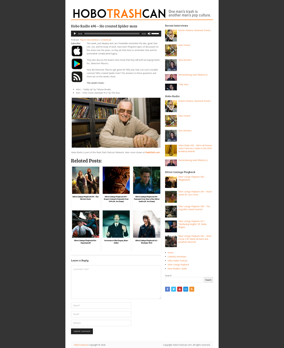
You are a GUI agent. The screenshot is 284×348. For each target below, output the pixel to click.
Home (171, 252)
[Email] (185, 289)
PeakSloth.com (152, 152)
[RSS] (191, 289)
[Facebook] (167, 289)
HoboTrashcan (81, 344)
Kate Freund (184, 45)
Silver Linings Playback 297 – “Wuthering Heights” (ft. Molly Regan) (192, 224)
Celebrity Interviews (177, 256)
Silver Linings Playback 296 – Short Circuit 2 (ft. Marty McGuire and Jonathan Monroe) (194, 239)
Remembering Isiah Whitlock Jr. (193, 74)
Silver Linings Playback (178, 264)
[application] (116, 34)
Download (106, 39)
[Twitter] (173, 289)
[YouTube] (179, 289)
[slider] (155, 33)
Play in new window (89, 39)
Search (168, 275)
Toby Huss (183, 84)
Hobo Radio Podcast (177, 260)
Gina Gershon (184, 59)
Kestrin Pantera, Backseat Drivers (194, 30)
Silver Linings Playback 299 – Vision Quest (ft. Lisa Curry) (195, 193)
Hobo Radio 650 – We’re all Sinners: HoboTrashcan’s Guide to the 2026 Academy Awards (195, 148)
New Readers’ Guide (177, 268)
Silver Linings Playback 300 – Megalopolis (192, 178)
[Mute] (149, 33)
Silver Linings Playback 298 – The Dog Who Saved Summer (194, 208)
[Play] (74, 33)
